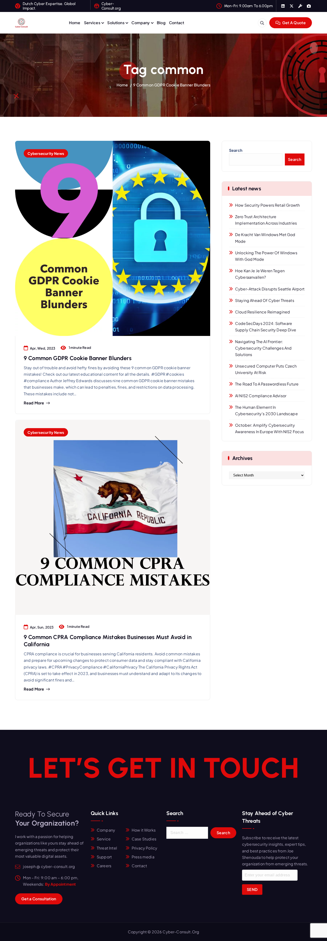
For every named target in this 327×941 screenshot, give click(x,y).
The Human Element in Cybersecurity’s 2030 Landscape (266, 410)
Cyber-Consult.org (111, 6)
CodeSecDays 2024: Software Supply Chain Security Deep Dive (265, 326)
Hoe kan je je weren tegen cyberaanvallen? (260, 274)
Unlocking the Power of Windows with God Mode (266, 256)
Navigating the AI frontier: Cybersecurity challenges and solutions (263, 348)
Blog (161, 22)
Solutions (115, 22)
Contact (176, 22)
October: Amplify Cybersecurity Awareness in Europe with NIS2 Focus (269, 428)
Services (92, 22)
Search (235, 150)
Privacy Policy (144, 847)
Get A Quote (293, 22)
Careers (104, 865)
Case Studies (144, 838)
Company (140, 22)
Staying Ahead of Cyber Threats (264, 300)
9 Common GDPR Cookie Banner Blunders (172, 84)
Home (74, 22)
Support (104, 856)
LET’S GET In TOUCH (163, 768)
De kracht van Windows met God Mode (265, 238)
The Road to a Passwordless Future (267, 383)
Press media (143, 856)
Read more (34, 403)
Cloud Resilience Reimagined (262, 311)
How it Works (144, 830)
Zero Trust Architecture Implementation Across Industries (266, 220)
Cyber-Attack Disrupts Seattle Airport (269, 288)
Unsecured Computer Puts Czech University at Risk (266, 369)
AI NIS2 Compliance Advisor (260, 395)
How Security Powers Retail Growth (267, 205)
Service (104, 838)
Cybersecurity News (46, 153)
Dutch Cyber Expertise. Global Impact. (49, 6)
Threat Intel (107, 847)
